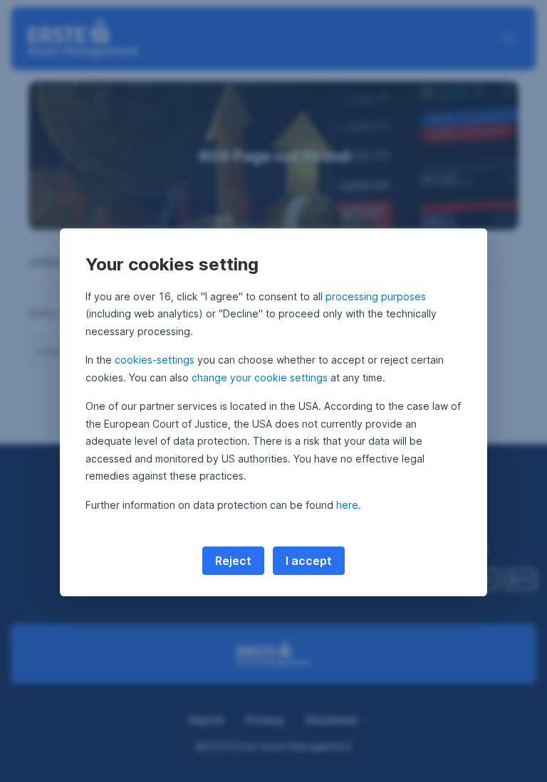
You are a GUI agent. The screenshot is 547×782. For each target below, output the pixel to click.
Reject (233, 561)
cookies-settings (154, 360)
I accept (309, 561)
